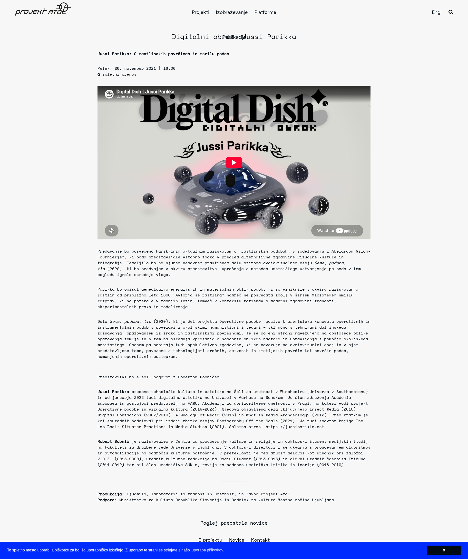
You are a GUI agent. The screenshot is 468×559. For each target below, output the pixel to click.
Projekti (200, 12)
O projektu (210, 540)
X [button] (444, 550)
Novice (236, 540)
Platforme (265, 12)
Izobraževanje (232, 12)
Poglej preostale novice (234, 522)
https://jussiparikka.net (295, 427)
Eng (436, 12)
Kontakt (260, 540)
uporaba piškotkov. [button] (208, 550)
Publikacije (234, 37)
